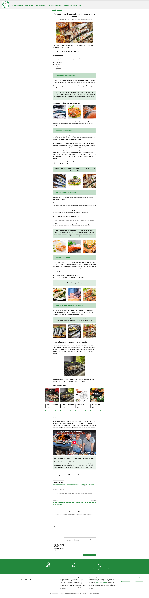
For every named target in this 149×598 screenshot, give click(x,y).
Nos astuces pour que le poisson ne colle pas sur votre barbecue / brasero (59, 485)
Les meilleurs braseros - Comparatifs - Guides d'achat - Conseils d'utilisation (82, 593)
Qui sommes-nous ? (125, 581)
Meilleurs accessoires (40, 5)
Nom (54, 526)
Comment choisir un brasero (101, 582)
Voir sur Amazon (50, 411)
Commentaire (57, 517)
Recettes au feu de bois (78, 19)
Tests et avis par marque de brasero (54, 5)
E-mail (55, 531)
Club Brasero (61, 19)
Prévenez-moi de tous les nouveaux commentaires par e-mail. (59, 544)
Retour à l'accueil (125, 577)
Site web (55, 535)
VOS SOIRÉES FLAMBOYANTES (17, 5)
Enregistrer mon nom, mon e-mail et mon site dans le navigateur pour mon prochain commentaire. (79, 540)
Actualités (59, 10)
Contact (80, 5)
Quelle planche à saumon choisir (87, 484)
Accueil (54, 10)
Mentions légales (139, 581)
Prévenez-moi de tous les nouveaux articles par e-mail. (59, 550)
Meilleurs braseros (29, 5)
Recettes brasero (88, 19)
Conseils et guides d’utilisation (70, 5)
